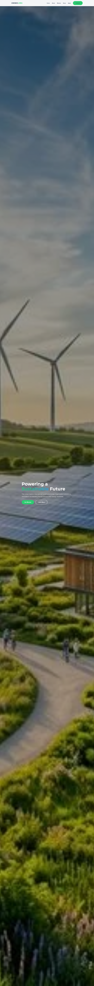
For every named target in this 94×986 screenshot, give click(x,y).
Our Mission (27, 502)
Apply (69, 3)
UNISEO (17, 3)
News (64, 3)
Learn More (41, 502)
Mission (59, 3)
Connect (78, 3)
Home (48, 3)
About (53, 3)
